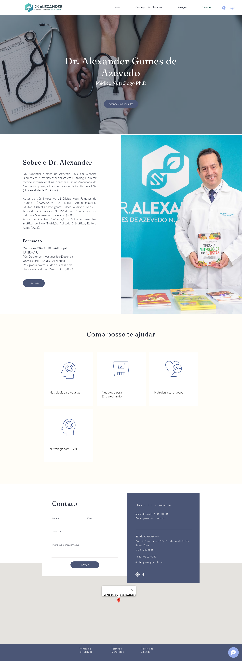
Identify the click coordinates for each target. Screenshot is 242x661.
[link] (69, 392)
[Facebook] (143, 574)
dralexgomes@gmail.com (149, 562)
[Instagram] (137, 574)
